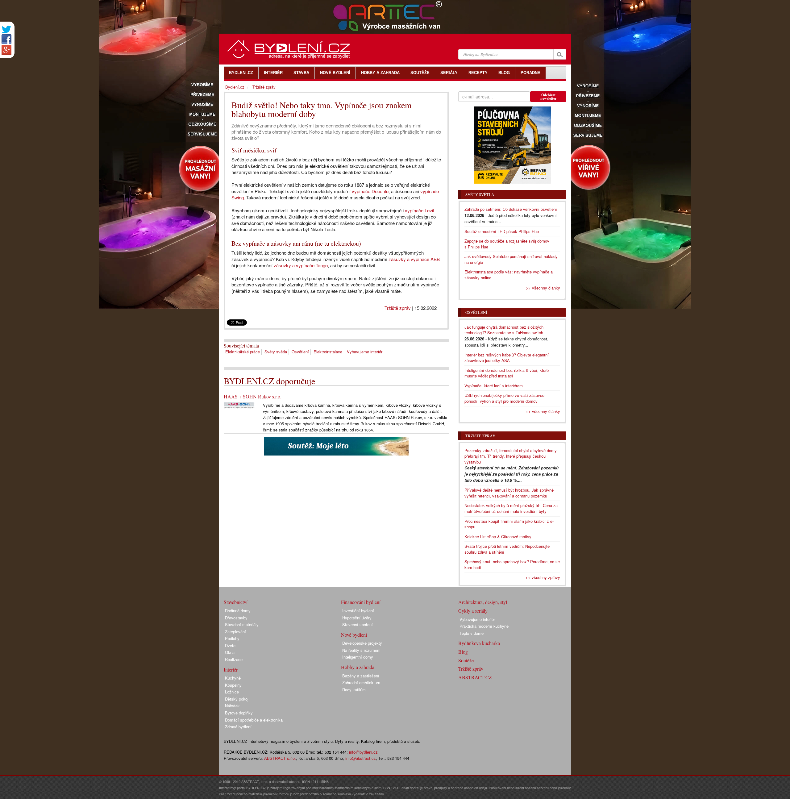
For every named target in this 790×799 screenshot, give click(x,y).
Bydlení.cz (234, 87)
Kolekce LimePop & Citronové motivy (497, 536)
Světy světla (275, 352)
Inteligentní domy (357, 657)
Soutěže (466, 660)
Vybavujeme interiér (364, 352)
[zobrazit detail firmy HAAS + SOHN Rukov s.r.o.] (239, 405)
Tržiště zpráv (398, 308)
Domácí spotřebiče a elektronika (254, 720)
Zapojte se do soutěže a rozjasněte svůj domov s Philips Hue (506, 244)
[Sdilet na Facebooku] (6, 39)
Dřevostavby (236, 618)
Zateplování (235, 632)
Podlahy (232, 638)
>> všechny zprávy (543, 577)
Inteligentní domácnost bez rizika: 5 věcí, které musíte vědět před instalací (506, 373)
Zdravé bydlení (238, 727)
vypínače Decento (370, 191)
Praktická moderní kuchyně (484, 626)
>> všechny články (543, 288)
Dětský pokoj (236, 699)
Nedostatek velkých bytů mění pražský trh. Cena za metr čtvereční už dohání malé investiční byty (511, 508)
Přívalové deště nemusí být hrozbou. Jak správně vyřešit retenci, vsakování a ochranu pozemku (509, 493)
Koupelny (233, 685)
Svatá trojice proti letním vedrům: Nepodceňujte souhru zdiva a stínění (507, 549)
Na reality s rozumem (361, 650)
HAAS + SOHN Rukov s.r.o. (252, 396)
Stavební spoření (357, 624)
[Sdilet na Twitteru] (6, 29)
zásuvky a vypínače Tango (300, 265)
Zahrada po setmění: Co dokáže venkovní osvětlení (510, 209)
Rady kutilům (354, 690)
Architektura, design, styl (482, 602)
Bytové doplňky (239, 713)
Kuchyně (233, 678)
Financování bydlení (360, 602)
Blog (463, 651)
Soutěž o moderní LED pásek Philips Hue (501, 231)
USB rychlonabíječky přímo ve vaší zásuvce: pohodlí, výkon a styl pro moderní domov (505, 398)
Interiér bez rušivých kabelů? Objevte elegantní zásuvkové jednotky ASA (506, 358)
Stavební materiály (242, 624)
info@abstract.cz (360, 758)
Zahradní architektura (361, 682)
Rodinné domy (238, 611)
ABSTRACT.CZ (475, 677)
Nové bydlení (354, 634)
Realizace (234, 659)
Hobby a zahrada (357, 667)
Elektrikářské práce (242, 352)
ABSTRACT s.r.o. (280, 758)
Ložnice (232, 692)
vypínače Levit (419, 210)
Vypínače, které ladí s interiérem (493, 386)
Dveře (230, 645)
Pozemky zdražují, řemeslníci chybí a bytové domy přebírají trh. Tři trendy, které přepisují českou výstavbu (510, 456)
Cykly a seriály (473, 610)
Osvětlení (300, 352)
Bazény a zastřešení (360, 676)
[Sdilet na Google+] (6, 50)
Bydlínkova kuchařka (479, 643)
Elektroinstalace (328, 352)
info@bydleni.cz (363, 752)
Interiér (231, 669)
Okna (230, 652)
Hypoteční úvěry (357, 618)
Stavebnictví (235, 602)
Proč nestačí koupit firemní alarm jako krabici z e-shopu (509, 524)
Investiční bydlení (358, 611)
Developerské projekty (362, 643)
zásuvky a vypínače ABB (414, 259)
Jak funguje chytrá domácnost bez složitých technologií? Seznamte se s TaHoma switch (503, 330)
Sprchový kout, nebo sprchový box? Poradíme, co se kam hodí (512, 564)
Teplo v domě (471, 633)
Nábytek (232, 706)
